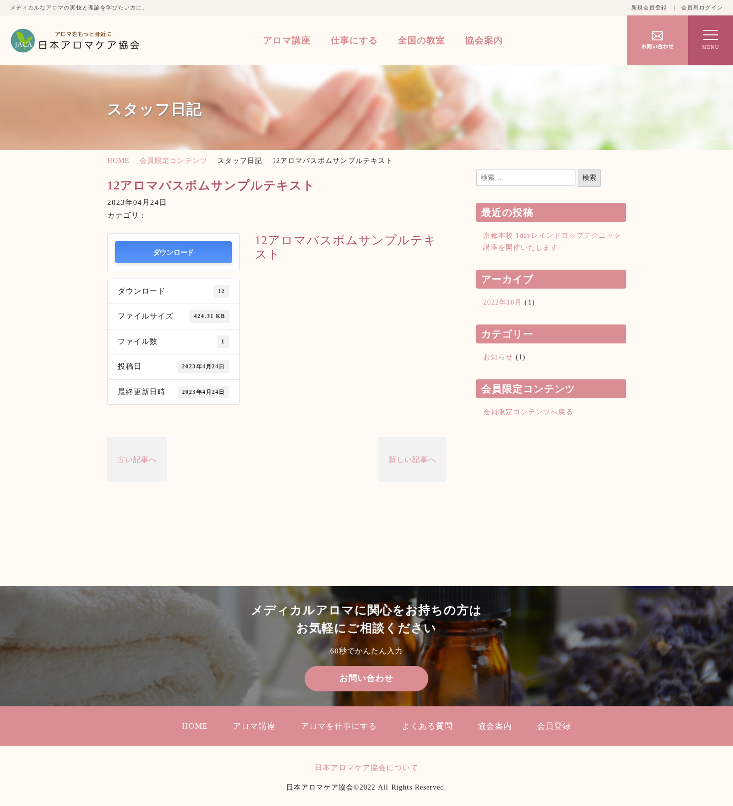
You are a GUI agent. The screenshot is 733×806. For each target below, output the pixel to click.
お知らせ (498, 357)
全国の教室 (421, 40)
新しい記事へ (412, 460)
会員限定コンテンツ (173, 160)
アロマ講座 (287, 40)
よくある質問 (427, 726)
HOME (118, 160)
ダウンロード (173, 252)
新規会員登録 (649, 7)
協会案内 (484, 40)
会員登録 (554, 726)
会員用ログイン (702, 7)
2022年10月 (502, 302)
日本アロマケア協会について (367, 768)
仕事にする (354, 40)
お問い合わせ (366, 678)
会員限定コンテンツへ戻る (528, 412)
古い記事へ (137, 460)
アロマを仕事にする (339, 726)
